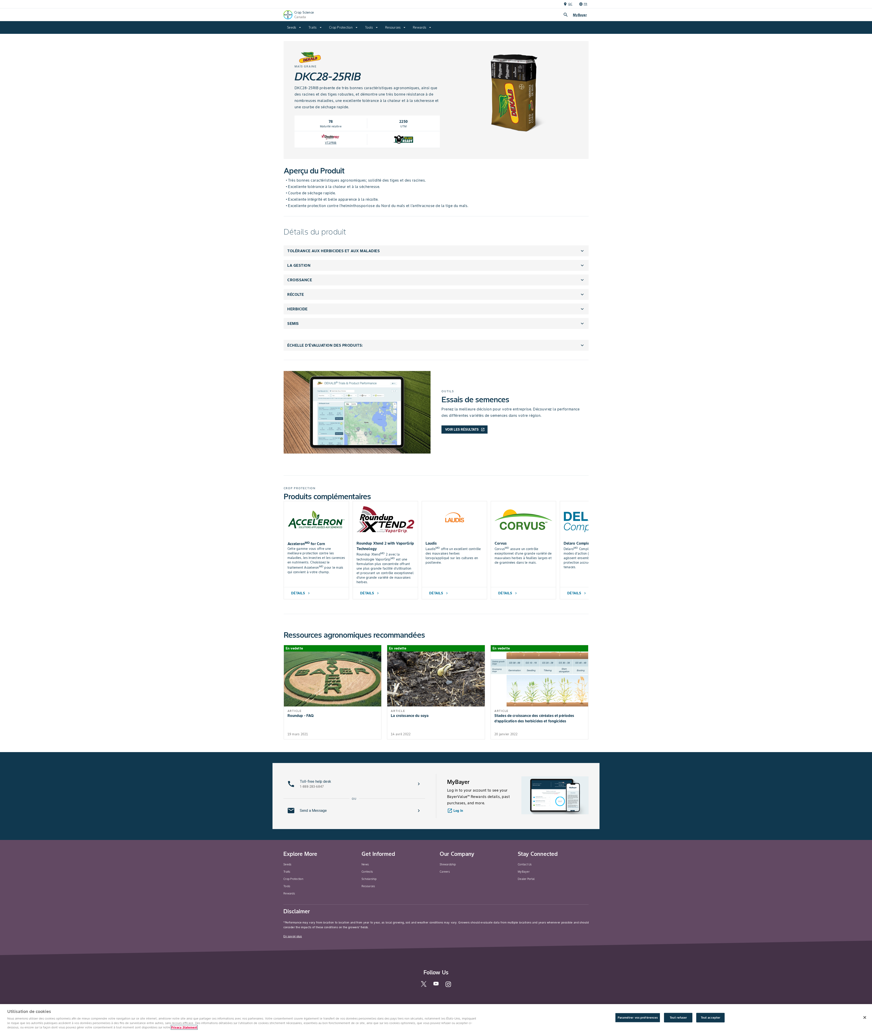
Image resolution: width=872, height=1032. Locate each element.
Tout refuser (678, 1018)
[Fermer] (865, 1017)
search (565, 14)
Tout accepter (711, 1018)
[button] (436, 250)
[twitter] (423, 986)
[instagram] (448, 986)
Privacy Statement (184, 1027)
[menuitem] (294, 27)
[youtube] (436, 985)
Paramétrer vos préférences (638, 1018)
